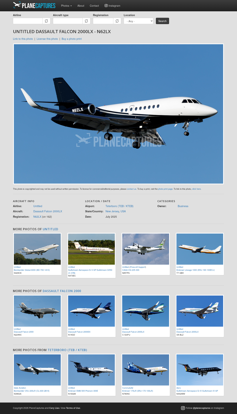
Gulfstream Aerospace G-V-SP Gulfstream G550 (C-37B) (90, 271)
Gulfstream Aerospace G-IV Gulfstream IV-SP (197, 390)
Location (129, 15)
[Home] (35, 4)
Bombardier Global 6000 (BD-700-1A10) (32, 269)
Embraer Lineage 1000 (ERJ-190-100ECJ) (195, 269)
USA (123, 211)
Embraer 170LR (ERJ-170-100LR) (137, 390)
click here (196, 188)
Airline (17, 15)
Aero (178, 387)
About (80, 5)
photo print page (165, 188)
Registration (101, 15)
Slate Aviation (20, 387)
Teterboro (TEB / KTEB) (119, 206)
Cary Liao (54, 408)
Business (183, 206)
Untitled (37, 206)
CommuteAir (127, 387)
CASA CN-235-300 (130, 269)
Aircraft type (61, 15)
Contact (94, 5)
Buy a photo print (72, 39)
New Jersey (112, 211)
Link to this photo (23, 39)
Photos (65, 5)
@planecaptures (201, 408)
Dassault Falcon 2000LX (47, 211)
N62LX (37, 216)
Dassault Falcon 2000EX (79, 331)
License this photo (47, 39)
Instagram (114, 5)
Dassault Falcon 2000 (62, 291)
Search (162, 21)
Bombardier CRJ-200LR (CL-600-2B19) (31, 390)
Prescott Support (137, 266)
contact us (131, 188)
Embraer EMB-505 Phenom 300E (83, 390)
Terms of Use (73, 408)
